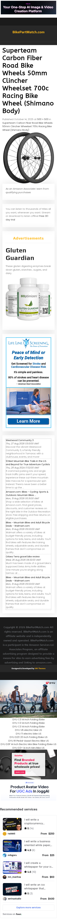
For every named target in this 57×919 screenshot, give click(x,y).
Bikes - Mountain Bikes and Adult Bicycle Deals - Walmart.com (28, 524)
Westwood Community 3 (20, 440)
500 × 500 (42, 119)
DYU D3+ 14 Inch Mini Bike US (28, 747)
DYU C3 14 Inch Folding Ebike (29, 719)
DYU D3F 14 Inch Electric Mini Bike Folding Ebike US (28, 744)
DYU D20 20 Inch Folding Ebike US (29, 737)
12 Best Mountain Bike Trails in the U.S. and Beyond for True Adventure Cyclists (28, 463)
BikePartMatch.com (28, 32)
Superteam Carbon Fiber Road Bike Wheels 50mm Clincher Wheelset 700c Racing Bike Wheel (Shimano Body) (27, 126)
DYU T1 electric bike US (28, 733)
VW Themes (39, 668)
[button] (28, 43)
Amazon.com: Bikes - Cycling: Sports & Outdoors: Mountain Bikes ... (27, 493)
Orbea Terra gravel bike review (23, 556)
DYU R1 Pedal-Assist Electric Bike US (28, 740)
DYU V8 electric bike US (28, 730)
